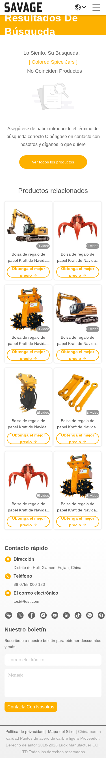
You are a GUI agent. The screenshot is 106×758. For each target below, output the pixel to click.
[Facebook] (32, 617)
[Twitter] (20, 617)
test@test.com (26, 601)
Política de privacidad (24, 731)
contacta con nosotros (30, 706)
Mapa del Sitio (60, 731)
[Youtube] (55, 617)
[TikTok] (78, 617)
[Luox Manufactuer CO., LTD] (23, 7)
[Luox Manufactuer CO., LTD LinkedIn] (66, 617)
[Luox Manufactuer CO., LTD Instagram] (43, 617)
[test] (101, 617)
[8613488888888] (90, 617)
